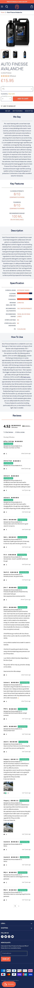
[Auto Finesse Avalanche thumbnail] (5, 54)
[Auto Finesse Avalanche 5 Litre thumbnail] (15, 54)
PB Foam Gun (22, 355)
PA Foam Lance (25, 377)
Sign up (5, 959)
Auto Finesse (7, 73)
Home (3, 12)
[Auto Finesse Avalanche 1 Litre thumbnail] (24, 54)
